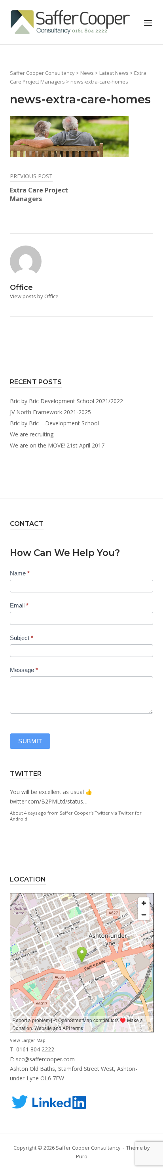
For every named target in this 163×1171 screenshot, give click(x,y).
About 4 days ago (28, 813)
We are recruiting (31, 434)
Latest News (114, 72)
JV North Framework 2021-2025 (50, 412)
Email (19, 605)
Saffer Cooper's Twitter (85, 813)
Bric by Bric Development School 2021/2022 (66, 401)
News (87, 72)
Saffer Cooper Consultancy (42, 72)
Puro (81, 1156)
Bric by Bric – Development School (54, 423)
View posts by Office (34, 296)
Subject (21, 637)
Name (20, 573)
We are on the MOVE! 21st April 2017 (57, 445)
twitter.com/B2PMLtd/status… (48, 801)
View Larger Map (27, 1040)
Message (24, 669)
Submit (30, 741)
